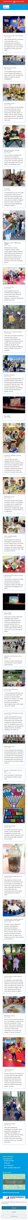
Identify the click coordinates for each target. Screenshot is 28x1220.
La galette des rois (8, 287)
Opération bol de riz (9, 746)
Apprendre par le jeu (9, 497)
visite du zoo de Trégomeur (11, 689)
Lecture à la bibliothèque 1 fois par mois (13, 770)
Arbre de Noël (8, 613)
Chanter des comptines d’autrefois (12, 455)
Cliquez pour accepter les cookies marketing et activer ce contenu (14, 1181)
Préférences (14, 1216)
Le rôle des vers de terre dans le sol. (13, 876)
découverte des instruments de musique (13, 713)
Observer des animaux (9, 1016)
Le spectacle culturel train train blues (13, 35)
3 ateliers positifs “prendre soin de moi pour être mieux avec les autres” (13, 919)
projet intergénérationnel (10, 536)
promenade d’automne (9, 1123)
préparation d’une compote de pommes (13, 575)
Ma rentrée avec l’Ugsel (10, 68)
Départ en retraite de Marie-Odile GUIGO (12, 243)
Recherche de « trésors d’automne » (13, 332)
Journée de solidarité (9, 375)
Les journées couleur (9, 103)
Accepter (14, 1208)
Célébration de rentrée (9, 826)
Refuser (14, 1212)
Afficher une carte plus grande (11, 1192)
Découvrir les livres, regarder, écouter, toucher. (12, 150)
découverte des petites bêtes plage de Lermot (13, 656)
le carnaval (7, 189)
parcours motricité (9, 1070)
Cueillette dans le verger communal (13, 976)
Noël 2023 (7, 416)
